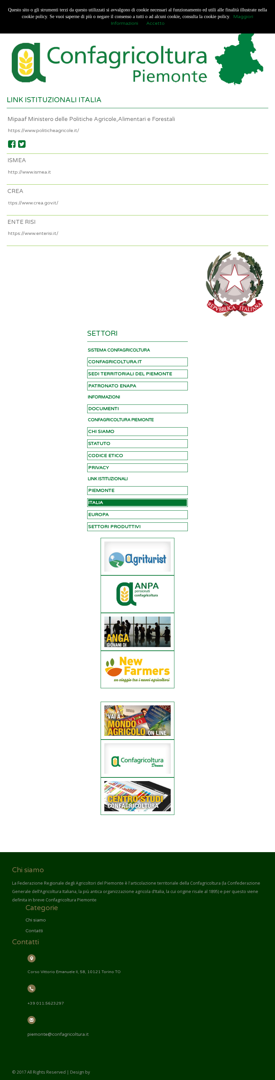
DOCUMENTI (103, 408)
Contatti (34, 931)
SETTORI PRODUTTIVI (114, 526)
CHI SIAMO (101, 431)
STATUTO (99, 443)
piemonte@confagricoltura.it (58, 1034)
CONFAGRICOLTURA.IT (115, 362)
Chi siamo (35, 920)
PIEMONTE (101, 490)
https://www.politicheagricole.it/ (43, 130)
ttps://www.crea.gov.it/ (33, 203)
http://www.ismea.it (29, 172)
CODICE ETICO (105, 455)
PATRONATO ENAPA (112, 386)
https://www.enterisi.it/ (33, 233)
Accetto (155, 23)
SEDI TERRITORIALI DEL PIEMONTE (130, 374)
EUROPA (98, 514)
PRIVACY (98, 467)
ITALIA (95, 502)
